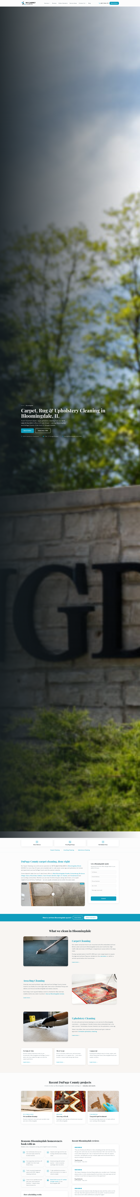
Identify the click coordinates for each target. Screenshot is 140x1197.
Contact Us (82, 3)
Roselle (67, 873)
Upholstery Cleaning (84, 850)
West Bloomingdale (59, 873)
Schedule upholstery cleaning (87, 1031)
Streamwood (74, 875)
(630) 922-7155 (43, 430)
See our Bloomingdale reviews (55, 994)
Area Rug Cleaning (69, 850)
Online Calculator (63, 3)
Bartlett (54, 875)
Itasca (28, 875)
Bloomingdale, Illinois (74, 866)
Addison (39, 875)
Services (46, 3)
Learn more (76, 962)
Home (22, 405)
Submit (103, 898)
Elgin (58, 875)
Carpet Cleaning (55, 850)
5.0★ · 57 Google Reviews (51, 436)
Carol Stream (47, 875)
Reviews (54, 3)
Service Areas (73, 3)
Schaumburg (74, 873)
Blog (89, 3)
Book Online (114, 3)
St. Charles (64, 875)
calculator (103, 956)
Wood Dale (33, 875)
